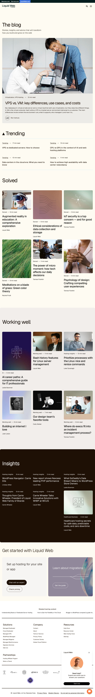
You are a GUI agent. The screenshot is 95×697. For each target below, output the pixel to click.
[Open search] (86, 6)
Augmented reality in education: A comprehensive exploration (14, 221)
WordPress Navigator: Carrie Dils (16, 479)
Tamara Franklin (69, 227)
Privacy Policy (37, 636)
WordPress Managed (9, 636)
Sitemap (66, 636)
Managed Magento (8, 639)
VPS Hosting (19, 97)
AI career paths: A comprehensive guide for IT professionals (15, 380)
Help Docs (67, 628)
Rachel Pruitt (6, 295)
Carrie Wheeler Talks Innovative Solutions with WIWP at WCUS (45, 498)
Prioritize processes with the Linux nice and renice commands (78, 361)
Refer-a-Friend (7, 661)
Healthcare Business (71, 517)
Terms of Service (38, 634)
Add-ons (5, 648)
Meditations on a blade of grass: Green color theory (15, 288)
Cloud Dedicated (8, 631)
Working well (37, 354)
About (35, 631)
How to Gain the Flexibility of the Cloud (49, 612)
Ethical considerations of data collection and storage (47, 229)
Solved (4, 212)
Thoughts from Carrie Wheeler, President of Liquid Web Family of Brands (16, 498)
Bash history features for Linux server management (45, 361)
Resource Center (69, 631)
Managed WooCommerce (10, 642)
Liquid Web (6, 230)
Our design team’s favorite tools (44, 418)
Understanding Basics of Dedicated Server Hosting (17, 612)
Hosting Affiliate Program (10, 658)
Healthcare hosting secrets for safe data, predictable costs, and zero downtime (77, 523)
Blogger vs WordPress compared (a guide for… (79, 612)
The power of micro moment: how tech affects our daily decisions (44, 270)
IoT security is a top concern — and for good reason (78, 220)
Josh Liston (6, 434)
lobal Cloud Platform (40, 642)
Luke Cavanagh (69, 368)
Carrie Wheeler (7, 505)
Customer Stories (38, 639)
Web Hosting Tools (69, 634)
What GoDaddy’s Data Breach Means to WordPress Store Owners (78, 481)
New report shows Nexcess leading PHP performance (47, 479)
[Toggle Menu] (91, 6)
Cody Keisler (37, 424)
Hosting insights (69, 354)
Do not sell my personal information (72, 693)
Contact (35, 628)
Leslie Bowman (7, 388)
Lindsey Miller (7, 485)
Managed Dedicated (9, 628)
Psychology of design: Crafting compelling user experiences (77, 283)
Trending (5, 143)
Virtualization (9, 97)
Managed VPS (7, 634)
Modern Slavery (53, 693)
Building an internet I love (14, 428)
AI (3, 373)
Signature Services (8, 645)
